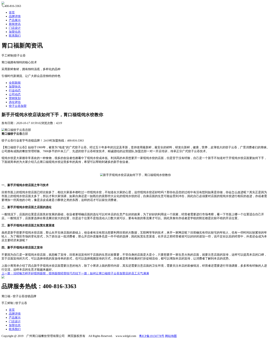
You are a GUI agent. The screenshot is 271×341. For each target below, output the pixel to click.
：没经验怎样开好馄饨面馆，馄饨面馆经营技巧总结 (39, 273)
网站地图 (171, 336)
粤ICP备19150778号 (151, 336)
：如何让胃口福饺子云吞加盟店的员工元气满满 (113, 273)
